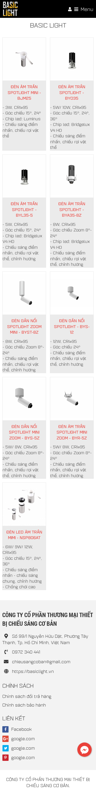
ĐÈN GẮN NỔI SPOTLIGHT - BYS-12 (72, 326)
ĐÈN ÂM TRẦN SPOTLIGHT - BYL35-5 (24, 209)
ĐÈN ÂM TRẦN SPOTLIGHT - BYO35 (71, 92)
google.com (23, 738)
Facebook (21, 729)
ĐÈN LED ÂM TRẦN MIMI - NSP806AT (24, 534)
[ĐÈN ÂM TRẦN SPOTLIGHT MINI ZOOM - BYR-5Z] (71, 398)
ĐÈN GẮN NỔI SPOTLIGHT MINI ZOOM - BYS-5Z (24, 432)
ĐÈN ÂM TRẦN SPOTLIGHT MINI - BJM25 (24, 92)
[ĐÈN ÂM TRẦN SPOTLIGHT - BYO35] (71, 59)
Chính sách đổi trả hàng (26, 696)
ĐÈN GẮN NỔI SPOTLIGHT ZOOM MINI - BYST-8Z (24, 326)
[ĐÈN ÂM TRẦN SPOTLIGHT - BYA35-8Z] (71, 176)
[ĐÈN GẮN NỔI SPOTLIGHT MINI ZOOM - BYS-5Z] (24, 398)
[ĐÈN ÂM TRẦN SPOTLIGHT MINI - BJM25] (24, 59)
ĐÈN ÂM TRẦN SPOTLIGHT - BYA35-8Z (71, 209)
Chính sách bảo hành (24, 705)
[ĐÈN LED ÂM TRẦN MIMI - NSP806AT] (24, 504)
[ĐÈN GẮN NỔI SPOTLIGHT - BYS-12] (71, 293)
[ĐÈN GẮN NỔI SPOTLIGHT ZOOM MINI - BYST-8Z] (24, 293)
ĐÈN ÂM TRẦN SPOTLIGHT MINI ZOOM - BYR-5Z (72, 432)
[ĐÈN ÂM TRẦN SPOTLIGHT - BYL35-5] (24, 176)
